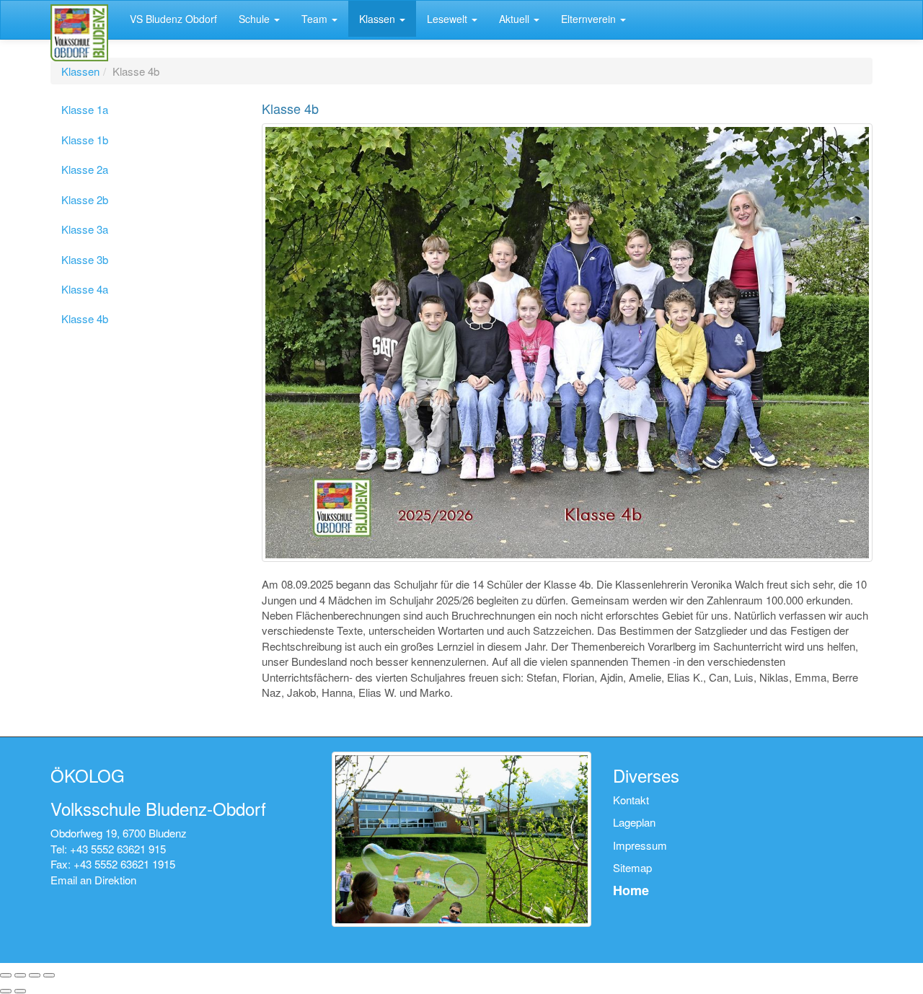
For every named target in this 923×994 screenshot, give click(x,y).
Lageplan (634, 822)
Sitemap (632, 867)
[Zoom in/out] (49, 975)
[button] (259, 19)
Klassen (80, 71)
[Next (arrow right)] (20, 991)
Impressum (640, 845)
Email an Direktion (93, 879)
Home (631, 890)
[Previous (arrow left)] (6, 991)
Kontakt (631, 799)
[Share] (20, 975)
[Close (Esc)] (6, 975)
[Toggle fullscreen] (34, 975)
